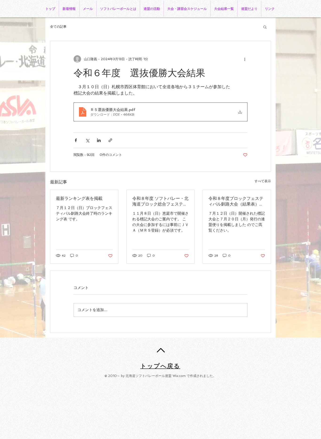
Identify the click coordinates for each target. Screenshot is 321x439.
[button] (265, 27)
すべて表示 (262, 181)
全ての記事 (58, 26)
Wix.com (179, 376)
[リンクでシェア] (110, 140)
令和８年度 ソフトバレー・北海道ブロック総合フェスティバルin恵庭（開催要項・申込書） (160, 201)
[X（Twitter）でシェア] (87, 140)
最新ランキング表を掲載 (79, 198)
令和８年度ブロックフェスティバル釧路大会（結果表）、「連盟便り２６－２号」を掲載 (235, 201)
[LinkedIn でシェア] (99, 140)
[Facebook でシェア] (76, 140)
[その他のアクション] (244, 59)
